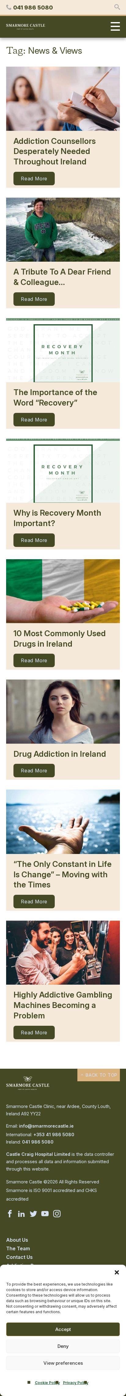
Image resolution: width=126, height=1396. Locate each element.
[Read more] (63, 99)
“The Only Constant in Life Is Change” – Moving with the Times (62, 874)
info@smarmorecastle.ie (46, 1126)
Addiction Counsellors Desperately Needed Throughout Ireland (54, 151)
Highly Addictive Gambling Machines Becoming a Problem (62, 1005)
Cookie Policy (47, 1382)
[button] (117, 1272)
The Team (18, 1248)
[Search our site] (117, 7)
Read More (34, 178)
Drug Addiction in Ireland (59, 754)
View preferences (63, 1363)
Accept (63, 1329)
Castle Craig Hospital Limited (38, 1154)
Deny (63, 1346)
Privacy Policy (75, 1382)
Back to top (100, 1075)
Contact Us (19, 1257)
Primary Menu (114, 26)
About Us (17, 1240)
